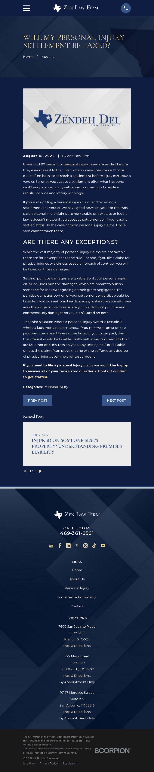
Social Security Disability (77, 597)
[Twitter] (77, 545)
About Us (77, 579)
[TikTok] (94, 545)
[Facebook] (59, 545)
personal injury (76, 164)
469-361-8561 (77, 533)
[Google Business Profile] (51, 545)
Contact (77, 606)
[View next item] (40, 471)
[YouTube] (103, 545)
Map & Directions (77, 646)
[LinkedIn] (68, 545)
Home (77, 570)
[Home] (75, 8)
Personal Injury (56, 387)
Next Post (116, 400)
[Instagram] (85, 545)
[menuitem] (29, 763)
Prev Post (38, 400)
